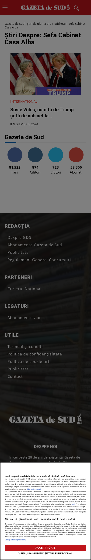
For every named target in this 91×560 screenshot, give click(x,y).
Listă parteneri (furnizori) (15, 540)
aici (73, 504)
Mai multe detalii (34, 489)
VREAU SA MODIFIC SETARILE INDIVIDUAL (45, 553)
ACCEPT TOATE (45, 547)
